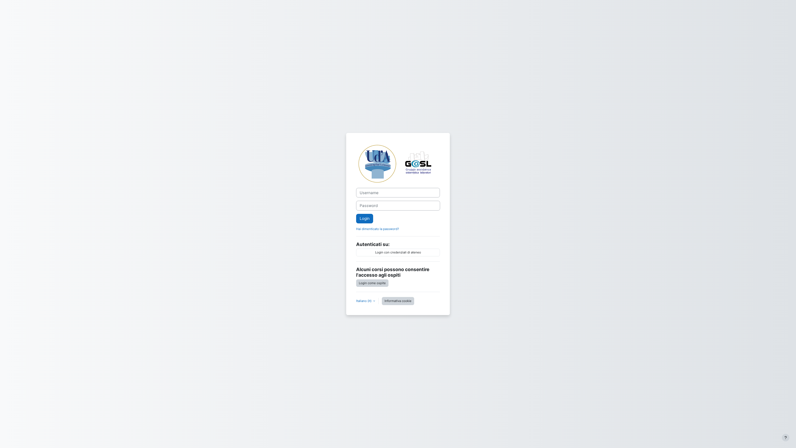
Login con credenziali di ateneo (398, 252)
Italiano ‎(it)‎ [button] (364, 301)
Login (365, 218)
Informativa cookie (398, 301)
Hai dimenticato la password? (377, 229)
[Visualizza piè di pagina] (785, 437)
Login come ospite (372, 283)
